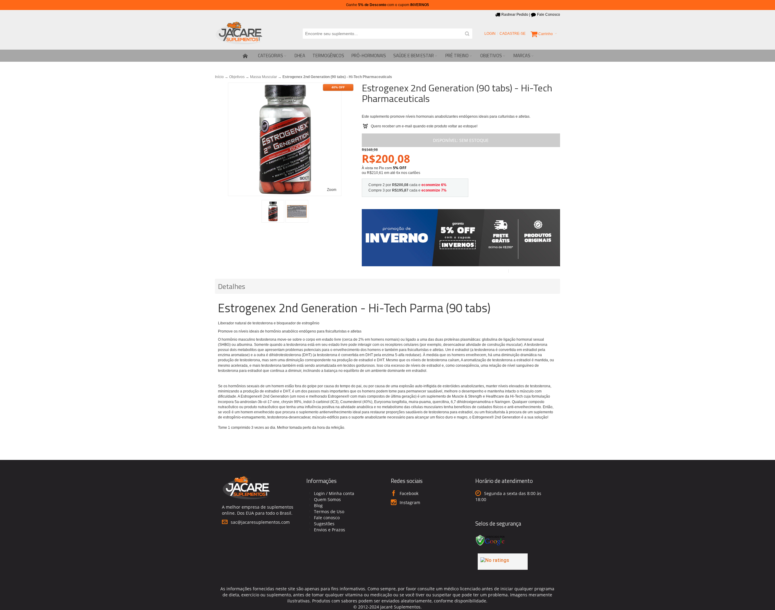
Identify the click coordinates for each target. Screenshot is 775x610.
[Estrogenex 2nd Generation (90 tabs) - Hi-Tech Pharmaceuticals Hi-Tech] (273, 211)
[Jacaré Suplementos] (239, 34)
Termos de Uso (329, 511)
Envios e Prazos (329, 530)
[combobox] (387, 33)
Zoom (331, 190)
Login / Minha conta (334, 493)
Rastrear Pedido (514, 14)
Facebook (409, 493)
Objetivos (237, 77)
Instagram (410, 502)
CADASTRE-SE (513, 33)
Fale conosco (327, 517)
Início (219, 77)
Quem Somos (327, 499)
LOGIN (490, 33)
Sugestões (324, 523)
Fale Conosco (548, 14)
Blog (318, 505)
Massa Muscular (263, 77)
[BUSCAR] (467, 33)
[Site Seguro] (490, 536)
